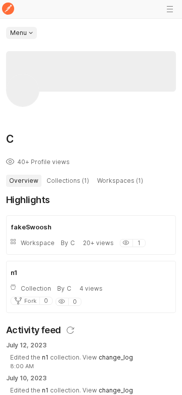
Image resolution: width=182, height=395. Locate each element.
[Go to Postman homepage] (8, 9)
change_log (116, 357)
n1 (45, 357)
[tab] (23, 181)
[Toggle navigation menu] (170, 9)
